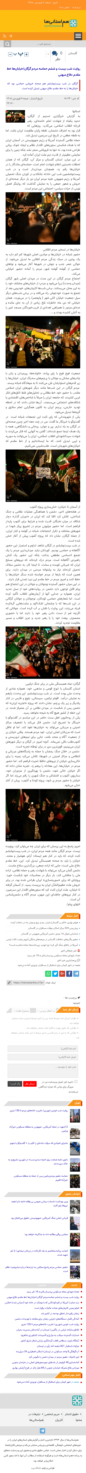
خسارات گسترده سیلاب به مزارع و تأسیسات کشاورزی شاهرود (50, 1335)
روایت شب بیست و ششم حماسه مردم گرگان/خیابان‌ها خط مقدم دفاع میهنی (43, 72)
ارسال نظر (30, 1084)
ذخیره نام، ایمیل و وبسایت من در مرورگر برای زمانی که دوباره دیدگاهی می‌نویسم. (58, 1087)
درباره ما (77, 7)
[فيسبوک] (69, 974)
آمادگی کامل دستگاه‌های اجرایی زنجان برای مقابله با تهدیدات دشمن (47, 1319)
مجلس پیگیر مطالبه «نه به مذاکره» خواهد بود (46, 1234)
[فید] (5, 35)
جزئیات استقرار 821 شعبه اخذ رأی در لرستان (58, 1346)
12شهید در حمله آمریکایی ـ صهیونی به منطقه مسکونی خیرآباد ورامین (38, 1129)
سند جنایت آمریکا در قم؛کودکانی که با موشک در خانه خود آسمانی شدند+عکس (42, 1303)
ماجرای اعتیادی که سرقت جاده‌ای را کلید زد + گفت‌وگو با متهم (39, 1143)
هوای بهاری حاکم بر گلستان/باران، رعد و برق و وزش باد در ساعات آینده (44, 922)
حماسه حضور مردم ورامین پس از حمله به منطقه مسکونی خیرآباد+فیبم (41, 1178)
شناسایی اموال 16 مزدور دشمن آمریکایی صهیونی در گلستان (49, 934)
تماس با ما (64, 7)
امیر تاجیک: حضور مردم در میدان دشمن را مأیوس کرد (54, 1357)
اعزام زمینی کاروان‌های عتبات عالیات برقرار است (56, 1308)
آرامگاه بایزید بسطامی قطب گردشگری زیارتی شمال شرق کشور (50, 1341)
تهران (77, 1103)
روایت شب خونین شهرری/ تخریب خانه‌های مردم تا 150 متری (39, 1110)
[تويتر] (55, 974)
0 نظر (58, 56)
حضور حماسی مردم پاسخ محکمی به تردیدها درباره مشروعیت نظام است (36, 1269)
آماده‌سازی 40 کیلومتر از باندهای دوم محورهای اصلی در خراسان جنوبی (45, 1362)
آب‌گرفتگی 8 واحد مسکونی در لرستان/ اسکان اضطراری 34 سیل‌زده (47, 1351)
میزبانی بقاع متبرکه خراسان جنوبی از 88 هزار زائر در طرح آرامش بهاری (45, 1368)
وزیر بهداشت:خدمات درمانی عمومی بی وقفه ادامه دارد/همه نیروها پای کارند (39, 1203)
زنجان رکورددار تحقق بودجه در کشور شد (60, 1313)
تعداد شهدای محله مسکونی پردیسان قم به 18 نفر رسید (53, 955)
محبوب (42, 1285)
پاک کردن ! (15, 1084)
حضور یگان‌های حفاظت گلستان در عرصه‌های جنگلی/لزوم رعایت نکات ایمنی (42, 939)
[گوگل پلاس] (62, 974)
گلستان (72, 53)
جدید (74, 1285)
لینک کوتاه (51, 983)
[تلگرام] (11, 35)
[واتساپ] (48, 974)
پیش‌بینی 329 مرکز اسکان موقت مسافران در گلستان (53, 928)
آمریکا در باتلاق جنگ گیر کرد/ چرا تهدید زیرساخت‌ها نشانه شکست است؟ (43, 945)
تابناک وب (36, 1468)
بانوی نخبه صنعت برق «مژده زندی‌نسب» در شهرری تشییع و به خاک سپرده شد (38, 1162)
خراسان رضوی (72, 1194)
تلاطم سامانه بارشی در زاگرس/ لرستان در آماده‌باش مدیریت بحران (47, 1330)
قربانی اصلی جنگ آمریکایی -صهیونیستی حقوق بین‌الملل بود (39, 1218)
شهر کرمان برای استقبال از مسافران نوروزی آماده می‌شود (45, 965)
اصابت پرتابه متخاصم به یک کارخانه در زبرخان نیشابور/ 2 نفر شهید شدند (39, 1253)
